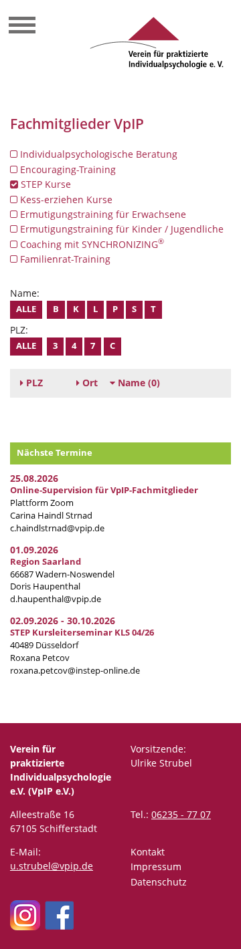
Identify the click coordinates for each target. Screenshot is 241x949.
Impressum (156, 866)
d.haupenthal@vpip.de (55, 599)
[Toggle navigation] (22, 26)
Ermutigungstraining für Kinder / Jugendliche (120, 229)
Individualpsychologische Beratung (97, 154)
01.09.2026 (34, 549)
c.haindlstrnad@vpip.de (57, 528)
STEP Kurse (44, 184)
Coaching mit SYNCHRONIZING (90, 244)
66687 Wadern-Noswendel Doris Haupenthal (62, 574)
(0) (139, 382)
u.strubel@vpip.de (51, 865)
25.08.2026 (34, 478)
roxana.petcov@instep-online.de (75, 670)
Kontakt (148, 851)
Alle (26, 309)
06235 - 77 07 (181, 814)
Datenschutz (159, 881)
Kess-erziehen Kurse (64, 199)
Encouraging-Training (66, 169)
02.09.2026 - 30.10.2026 (62, 620)
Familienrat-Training (63, 259)
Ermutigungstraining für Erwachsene (101, 214)
